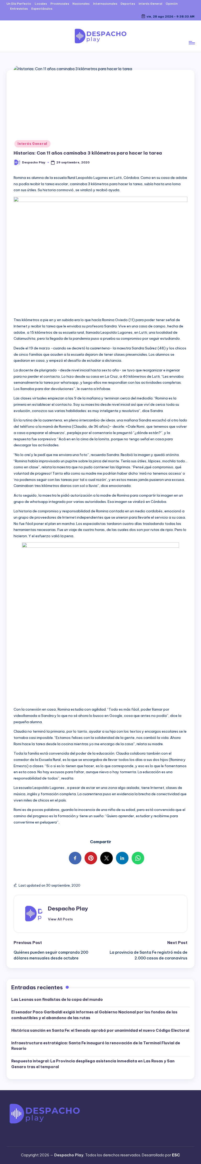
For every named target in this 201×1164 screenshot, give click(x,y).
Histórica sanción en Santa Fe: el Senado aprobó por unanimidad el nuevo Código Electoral (100, 1030)
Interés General (32, 144)
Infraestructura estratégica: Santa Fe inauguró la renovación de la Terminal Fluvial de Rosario (95, 1046)
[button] (60, 919)
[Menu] (191, 36)
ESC (176, 1155)
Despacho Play (68, 908)
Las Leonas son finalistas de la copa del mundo (57, 999)
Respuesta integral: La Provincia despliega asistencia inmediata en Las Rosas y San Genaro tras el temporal (93, 1064)
